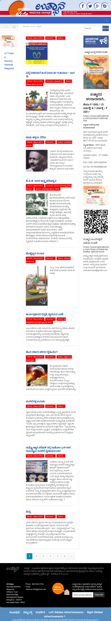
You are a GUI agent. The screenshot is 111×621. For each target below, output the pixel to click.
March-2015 (38, 38)
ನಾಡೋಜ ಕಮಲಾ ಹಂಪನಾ (34, 84)
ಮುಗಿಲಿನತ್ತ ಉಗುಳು (35, 401)
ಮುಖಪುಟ (14, 612)
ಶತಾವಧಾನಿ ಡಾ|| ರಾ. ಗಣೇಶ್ (50, 189)
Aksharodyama (92, 620)
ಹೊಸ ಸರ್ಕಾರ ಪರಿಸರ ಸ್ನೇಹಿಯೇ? (42, 351)
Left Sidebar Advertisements (66, 612)
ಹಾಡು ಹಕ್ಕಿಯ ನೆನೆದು (36, 137)
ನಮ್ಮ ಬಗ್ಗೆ (27, 612)
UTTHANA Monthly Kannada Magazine (9, 61)
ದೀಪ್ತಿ (28, 511)
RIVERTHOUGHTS (69, 620)
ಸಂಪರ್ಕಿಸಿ (40, 612)
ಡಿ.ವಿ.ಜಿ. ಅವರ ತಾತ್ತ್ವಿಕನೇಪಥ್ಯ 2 (41, 180)
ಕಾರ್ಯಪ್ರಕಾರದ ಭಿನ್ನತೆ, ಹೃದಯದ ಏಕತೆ (44, 314)
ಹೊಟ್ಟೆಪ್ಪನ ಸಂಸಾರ (35, 253)
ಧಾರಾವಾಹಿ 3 (58, 81)
